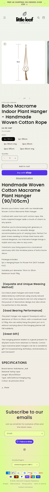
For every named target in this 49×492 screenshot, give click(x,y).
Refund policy (15, 484)
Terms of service (40, 484)
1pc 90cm (8, 139)
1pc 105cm (22, 139)
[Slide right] (29, 98)
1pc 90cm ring (10, 144)
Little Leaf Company (23, 481)
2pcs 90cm (27, 144)
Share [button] (6, 387)
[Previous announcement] (4, 3)
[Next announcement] (44, 3)
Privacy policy (27, 484)
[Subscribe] (41, 433)
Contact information (25, 487)
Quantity (5, 154)
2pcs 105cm (9, 149)
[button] (4, 17)
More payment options (24, 178)
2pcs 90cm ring (27, 149)
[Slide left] (19, 98)
